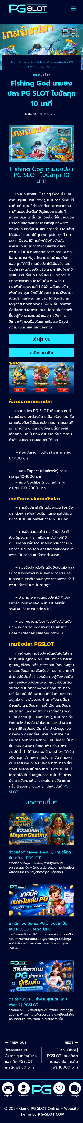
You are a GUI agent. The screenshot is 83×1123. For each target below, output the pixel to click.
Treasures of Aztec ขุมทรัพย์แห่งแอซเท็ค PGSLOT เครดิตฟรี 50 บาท (21, 1055)
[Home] (11, 62)
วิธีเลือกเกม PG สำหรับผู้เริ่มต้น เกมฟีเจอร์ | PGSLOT (38, 1002)
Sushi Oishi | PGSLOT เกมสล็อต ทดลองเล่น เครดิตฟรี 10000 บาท (62, 1055)
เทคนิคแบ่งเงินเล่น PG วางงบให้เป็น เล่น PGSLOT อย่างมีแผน (38, 926)
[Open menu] (73, 8)
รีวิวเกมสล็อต (41, 75)
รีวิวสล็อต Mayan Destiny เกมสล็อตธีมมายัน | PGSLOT (40, 855)
